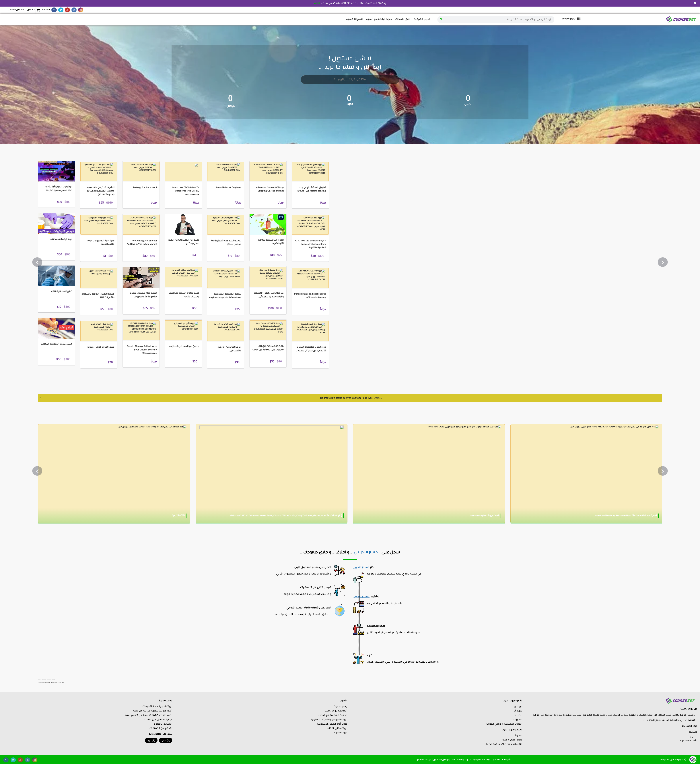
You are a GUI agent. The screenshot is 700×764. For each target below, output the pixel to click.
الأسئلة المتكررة (688, 741)
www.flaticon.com (43, 683)
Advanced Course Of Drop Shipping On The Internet (270, 189)
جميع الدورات (340, 707)
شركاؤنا (518, 711)
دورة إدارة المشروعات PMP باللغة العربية (100, 242)
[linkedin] (74, 9)
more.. (378, 398)
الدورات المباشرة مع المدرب (332, 715)
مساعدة (693, 732)
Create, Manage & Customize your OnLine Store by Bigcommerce (142, 350)
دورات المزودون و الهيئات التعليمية (329, 720)
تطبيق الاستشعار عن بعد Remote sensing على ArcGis (311, 189)
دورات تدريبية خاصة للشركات (157, 707)
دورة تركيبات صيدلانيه (61, 239)
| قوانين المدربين (441, 760)
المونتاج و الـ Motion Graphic (484, 515)
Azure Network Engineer (228, 187)
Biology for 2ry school (145, 187)
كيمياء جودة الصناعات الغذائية (56, 344)
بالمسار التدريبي (361, 597)
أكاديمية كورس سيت (335, 711)
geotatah (49, 680)
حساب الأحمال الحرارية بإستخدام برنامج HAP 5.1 (97, 295)
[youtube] (67, 9)
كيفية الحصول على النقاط (158, 720)
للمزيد (317, 3)
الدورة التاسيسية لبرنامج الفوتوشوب (271, 241)
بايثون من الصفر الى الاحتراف (184, 346)
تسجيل (31, 10)
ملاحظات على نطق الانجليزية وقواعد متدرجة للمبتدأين (269, 294)
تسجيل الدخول (16, 10)
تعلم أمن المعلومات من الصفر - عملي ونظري (183, 241)
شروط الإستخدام (502, 760)
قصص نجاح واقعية (512, 740)
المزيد (46, 155)
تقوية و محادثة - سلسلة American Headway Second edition (626, 515)
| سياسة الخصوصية (482, 760)
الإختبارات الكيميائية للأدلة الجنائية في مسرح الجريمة (58, 188)
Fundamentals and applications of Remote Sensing (310, 295)
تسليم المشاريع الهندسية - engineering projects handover (225, 295)
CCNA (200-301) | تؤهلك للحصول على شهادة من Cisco (268, 348)
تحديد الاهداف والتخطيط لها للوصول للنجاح (226, 242)
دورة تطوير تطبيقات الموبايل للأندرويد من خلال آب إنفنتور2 (311, 348)
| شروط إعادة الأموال (461, 760)
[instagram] (80, 9)
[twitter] (60, 9)
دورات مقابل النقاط (337, 728)
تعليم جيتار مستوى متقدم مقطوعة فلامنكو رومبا (143, 294)
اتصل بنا (693, 736)
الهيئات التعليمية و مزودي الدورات (504, 724)
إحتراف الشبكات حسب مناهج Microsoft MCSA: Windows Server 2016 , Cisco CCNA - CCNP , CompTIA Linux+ (286, 515)
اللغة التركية (178, 515)
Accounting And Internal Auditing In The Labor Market (142, 242)
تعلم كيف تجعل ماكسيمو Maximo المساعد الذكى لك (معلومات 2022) (100, 191)
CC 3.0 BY (61, 683)
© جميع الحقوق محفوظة (673, 760)
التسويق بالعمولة (162, 724)
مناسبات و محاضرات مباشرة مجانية (504, 744)
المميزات (518, 720)
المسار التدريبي (367, 552)
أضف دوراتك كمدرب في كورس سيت (152, 711)
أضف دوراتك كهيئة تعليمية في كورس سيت (148, 715)
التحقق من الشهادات (160, 728)
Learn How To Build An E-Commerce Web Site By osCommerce (185, 191)
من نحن (518, 707)
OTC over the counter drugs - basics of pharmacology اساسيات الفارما (310, 244)
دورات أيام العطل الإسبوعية (332, 724)
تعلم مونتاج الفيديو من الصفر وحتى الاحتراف (184, 294)
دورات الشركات (339, 733)
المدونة (46, 10)
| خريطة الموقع (425, 760)
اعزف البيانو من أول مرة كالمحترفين (229, 348)
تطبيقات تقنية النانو (61, 291)
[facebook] (54, 9)
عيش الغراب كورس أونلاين (100, 347)
